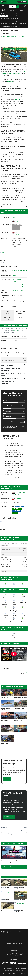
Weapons (12, 16)
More (20, 943)
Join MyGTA (22, 2)
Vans (13, 217)
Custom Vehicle (17, 225)
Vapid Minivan (19, 99)
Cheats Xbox (14, 23)
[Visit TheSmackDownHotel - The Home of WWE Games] (4, 963)
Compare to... (20, 49)
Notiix (23, 615)
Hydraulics (15, 229)
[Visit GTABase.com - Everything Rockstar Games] (13, 963)
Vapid (17, 221)
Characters (21, 16)
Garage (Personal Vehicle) (19, 270)
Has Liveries (16, 227)
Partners (12, 970)
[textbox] (14, 834)
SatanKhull (14, 604)
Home (5, 938)
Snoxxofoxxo (14, 622)
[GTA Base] (14, 6)
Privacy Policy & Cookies (20, 968)
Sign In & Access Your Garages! (14, 867)
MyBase (3, 2)
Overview (11, 10)
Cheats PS (5, 23)
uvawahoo (14, 598)
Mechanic (15, 275)
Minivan (10, 81)
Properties (20, 21)
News (10, 938)
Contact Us (9, 968)
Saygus (24, 609)
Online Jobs (23, 23)
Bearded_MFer (14, 611)
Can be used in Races (18, 291)
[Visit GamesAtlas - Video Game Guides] (22, 963)
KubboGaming (5, 611)
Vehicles (4, 16)
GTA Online (20, 10)
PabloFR (23, 602)
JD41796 (14, 615)
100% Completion (7, 18)
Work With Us (19, 970)
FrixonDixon (5, 604)
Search (7, 970)
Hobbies (13, 21)
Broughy (15, 330)
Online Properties (7, 26)
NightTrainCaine (6, 598)
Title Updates (5, 13)
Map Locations (16, 13)
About (3, 968)
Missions (17, 18)
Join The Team (9, 817)
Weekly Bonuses (19, 26)
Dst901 (24, 596)
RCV (2, 910)
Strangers (5, 21)
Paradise (20, 899)
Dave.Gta (6, 620)
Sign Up (6, 779)
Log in (9, 2)
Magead (6, 615)
